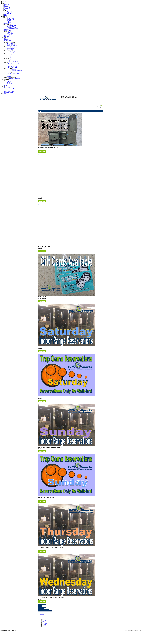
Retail (5, 5)
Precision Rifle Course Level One (13, 63)
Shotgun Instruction (10, 55)
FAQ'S (62, 97)
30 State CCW (9, 76)
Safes (8, 21)
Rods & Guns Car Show (9, 91)
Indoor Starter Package (11, 25)
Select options (42, 151)
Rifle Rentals (9, 34)
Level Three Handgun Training (13, 61)
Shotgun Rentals (10, 32)
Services (44, 620)
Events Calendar (7, 40)
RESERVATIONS (5, 1)
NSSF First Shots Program (12, 47)
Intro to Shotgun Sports (11, 43)
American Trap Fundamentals (12, 45)
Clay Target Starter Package (12, 28)
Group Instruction (10, 57)
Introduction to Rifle (10, 48)
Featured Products (10, 19)
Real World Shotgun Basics (12, 69)
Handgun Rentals (10, 33)
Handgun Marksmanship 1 (12, 59)
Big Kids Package (10, 26)
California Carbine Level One (12, 67)
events (43, 622)
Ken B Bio (9, 13)
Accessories (9, 22)
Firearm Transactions (8, 30)
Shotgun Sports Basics (11, 44)
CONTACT (4, 93)
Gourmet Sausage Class (11, 51)
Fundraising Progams (8, 92)
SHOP (3, 2)
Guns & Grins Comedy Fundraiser (11, 88)
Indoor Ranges (7, 6)
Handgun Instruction (10, 56)
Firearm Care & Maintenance (12, 52)
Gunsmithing (6, 36)
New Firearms (9, 20)
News (43, 621)
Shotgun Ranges (7, 7)
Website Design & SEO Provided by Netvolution (133, 630)
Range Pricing (7, 23)
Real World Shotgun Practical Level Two (14, 70)
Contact (43, 626)
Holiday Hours (7, 14)
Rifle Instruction (10, 54)
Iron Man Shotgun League (12, 81)
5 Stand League (10, 82)
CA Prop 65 (6, 15)
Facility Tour (6, 4)
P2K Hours (74, 97)
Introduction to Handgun (11, 49)
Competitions (44, 623)
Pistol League (7, 85)
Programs (44, 625)
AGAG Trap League (10, 83)
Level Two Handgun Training (12, 60)
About (43, 619)
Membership (6, 29)
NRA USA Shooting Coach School (13, 78)
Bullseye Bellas (7, 87)
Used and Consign (10, 18)
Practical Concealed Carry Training (13, 73)
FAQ (5, 9)
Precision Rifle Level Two (12, 66)
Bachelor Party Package (11, 27)
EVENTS (6, 39)
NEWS (5, 38)
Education (44, 624)
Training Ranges (7, 8)
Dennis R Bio (9, 11)
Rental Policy (7, 35)
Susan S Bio (9, 12)
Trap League (9, 84)
